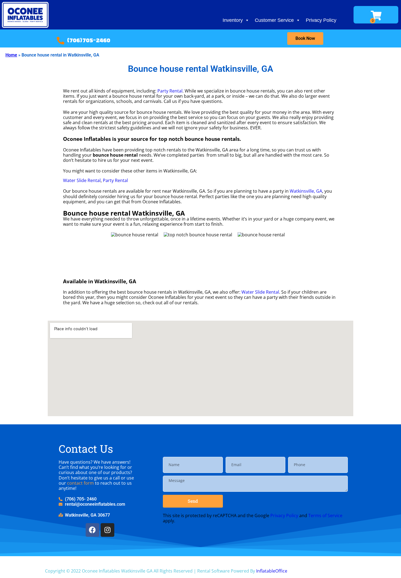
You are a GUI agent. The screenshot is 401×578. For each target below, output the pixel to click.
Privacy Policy (321, 20)
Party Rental (169, 91)
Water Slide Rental (82, 180)
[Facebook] (92, 530)
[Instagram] (107, 530)
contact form (80, 483)
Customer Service (274, 20)
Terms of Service (325, 516)
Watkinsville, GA (306, 191)
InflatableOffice (271, 571)
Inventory (233, 20)
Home (11, 55)
